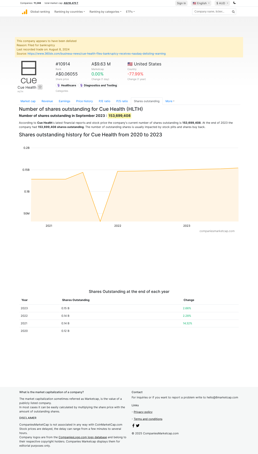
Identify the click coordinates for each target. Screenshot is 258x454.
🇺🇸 (200, 3)
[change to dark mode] (234, 3)
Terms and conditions (148, 419)
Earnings (64, 101)
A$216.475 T (71, 3)
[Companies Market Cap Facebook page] (133, 426)
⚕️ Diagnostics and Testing (98, 85)
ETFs (129, 11)
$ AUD (221, 3)
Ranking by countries (68, 11)
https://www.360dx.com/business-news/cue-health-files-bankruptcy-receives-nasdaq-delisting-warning (97, 53)
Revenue (47, 101)
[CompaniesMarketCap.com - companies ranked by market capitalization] (24, 11)
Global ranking (40, 11)
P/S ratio (122, 101)
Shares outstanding (147, 101)
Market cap (28, 101)
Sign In (181, 3)
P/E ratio (104, 101)
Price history (84, 101)
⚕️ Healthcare (66, 85)
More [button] (169, 101)
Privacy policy (143, 412)
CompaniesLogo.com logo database (83, 437)
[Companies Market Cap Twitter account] (138, 426)
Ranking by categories (104, 11)
